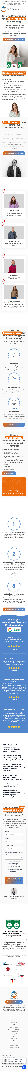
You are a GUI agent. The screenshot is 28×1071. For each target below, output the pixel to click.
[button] (26, 9)
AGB (11, 1006)
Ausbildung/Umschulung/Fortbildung (14, 853)
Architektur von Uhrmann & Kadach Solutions (17, 1011)
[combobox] (14, 858)
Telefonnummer (9, 845)
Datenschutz (17, 1006)
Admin (23, 1006)
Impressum (6, 1006)
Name (7, 831)
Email (7, 838)
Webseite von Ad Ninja (16, 1009)
